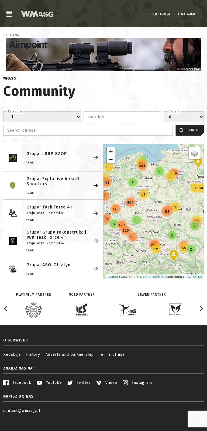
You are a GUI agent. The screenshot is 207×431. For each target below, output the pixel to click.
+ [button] (111, 151)
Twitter (83, 382)
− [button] (111, 159)
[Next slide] (201, 308)
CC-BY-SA (194, 276)
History (33, 354)
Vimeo (110, 382)
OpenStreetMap (152, 276)
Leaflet (113, 276)
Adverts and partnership (70, 354)
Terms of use (112, 354)
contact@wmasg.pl (21, 410)
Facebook (21, 382)
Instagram (141, 382)
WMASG (9, 78)
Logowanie (187, 14)
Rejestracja (160, 14)
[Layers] (195, 153)
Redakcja (12, 354)
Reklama (12, 35)
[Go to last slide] (6, 308)
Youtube (53, 382)
